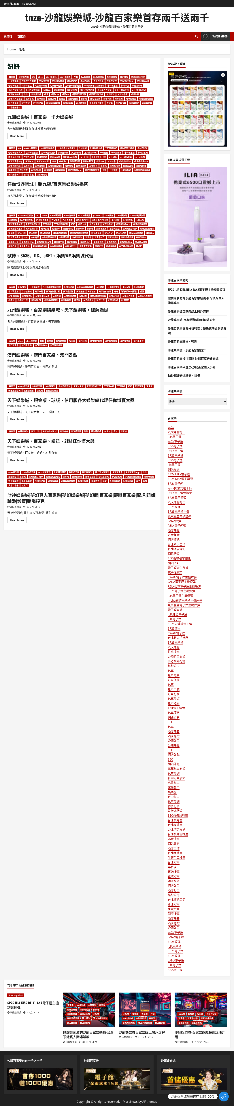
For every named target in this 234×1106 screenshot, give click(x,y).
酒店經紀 (174, 540)
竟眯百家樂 (40, 481)
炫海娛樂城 (13, 481)
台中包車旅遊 (176, 778)
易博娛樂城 (88, 300)
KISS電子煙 (175, 446)
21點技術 (22, 287)
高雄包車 (174, 783)
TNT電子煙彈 (176, 708)
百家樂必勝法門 (44, 241)
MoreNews (130, 1102)
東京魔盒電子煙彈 (179, 516)
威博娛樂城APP (141, 161)
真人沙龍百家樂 (100, 1018)
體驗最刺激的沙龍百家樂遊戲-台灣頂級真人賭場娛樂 (88, 1034)
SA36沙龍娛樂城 (137, 215)
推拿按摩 (174, 652)
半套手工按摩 (176, 858)
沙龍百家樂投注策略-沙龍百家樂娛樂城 (193, 358)
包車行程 (174, 694)
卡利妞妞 (104, 152)
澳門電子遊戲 (56, 345)
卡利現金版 (112, 85)
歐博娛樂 (119, 98)
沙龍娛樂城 (15, 122)
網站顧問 (174, 470)
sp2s (171, 427)
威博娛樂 (111, 161)
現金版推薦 (29, 390)
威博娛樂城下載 (79, 94)
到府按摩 (174, 914)
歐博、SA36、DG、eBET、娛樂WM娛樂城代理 (50, 255)
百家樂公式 (134, 103)
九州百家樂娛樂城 (85, 287)
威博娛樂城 (108, 224)
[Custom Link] (224, 1096)
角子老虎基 (25, 246)
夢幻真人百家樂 (104, 90)
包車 (171, 671)
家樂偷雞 (12, 170)
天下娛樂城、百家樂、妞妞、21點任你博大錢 (51, 440)
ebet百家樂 (65, 76)
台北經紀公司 (176, 900)
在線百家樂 (29, 157)
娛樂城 (8, 36)
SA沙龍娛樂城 (26, 219)
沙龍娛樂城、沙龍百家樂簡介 (187, 350)
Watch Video (220, 36)
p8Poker (97, 215)
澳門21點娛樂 (96, 341)
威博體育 (41, 98)
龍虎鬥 (139, 246)
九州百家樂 (13, 81)
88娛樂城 (81, 1005)
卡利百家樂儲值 (33, 90)
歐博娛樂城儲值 (60, 233)
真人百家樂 (72, 1022)
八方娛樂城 (76, 152)
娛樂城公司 (128, 165)
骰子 (138, 481)
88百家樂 (92, 1005)
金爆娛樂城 (115, 481)
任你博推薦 (85, 81)
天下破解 (29, 161)
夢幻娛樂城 (59, 90)
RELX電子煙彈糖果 (180, 493)
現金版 (149, 386)
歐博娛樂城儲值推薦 (79, 233)
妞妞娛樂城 (36, 94)
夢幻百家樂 (72, 90)
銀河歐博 (99, 246)
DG (33, 76)
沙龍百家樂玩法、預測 (182, 341)
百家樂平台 (141, 237)
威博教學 (135, 94)
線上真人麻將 (141, 241)
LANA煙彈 (174, 521)
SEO (170, 722)
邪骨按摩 (174, 839)
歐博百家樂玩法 (92, 170)
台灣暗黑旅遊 (176, 657)
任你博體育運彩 (48, 152)
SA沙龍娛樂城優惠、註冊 (184, 375)
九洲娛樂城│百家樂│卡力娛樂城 (40, 116)
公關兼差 (174, 741)
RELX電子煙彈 (177, 526)
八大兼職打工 (176, 432)
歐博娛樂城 (131, 98)
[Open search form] (196, 36)
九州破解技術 (96, 148)
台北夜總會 (175, 820)
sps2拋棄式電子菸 (180, 488)
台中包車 (174, 797)
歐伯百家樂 (95, 98)
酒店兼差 (174, 731)
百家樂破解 (98, 241)
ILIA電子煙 (174, 437)
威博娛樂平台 (32, 228)
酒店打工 (174, 890)
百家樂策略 (112, 241)
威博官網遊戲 (14, 165)
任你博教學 (98, 81)
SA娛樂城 (12, 219)
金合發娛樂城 (56, 246)
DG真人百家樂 (30, 148)
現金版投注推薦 (96, 103)
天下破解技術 (14, 94)
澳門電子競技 (41, 345)
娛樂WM (52, 98)
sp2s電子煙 (175, 441)
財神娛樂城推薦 (40, 246)
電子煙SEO (175, 572)
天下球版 (113, 157)
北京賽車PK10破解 (100, 219)
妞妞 (26, 94)
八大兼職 (174, 535)
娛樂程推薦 (66, 300)
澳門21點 (82, 341)
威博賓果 (30, 98)
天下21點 (84, 157)
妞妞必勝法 (88, 161)
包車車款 (174, 689)
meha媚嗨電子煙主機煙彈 (185, 600)
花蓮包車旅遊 (176, 769)
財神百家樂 (83, 481)
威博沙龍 (83, 295)
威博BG (65, 94)
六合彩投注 (27, 85)
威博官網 (45, 228)
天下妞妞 (47, 224)
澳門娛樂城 (125, 341)
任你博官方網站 (127, 148)
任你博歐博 (112, 81)
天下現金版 (109, 386)
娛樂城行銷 (175, 811)
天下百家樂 (140, 157)
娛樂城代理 (115, 165)
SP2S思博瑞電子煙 (180, 624)
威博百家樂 (81, 165)
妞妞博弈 (63, 161)
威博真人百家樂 (15, 98)
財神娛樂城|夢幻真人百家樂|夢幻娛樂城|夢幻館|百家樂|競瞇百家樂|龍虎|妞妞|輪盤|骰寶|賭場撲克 (81, 497)
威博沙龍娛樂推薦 (98, 295)
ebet (40, 76)
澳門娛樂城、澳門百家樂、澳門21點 (42, 354)
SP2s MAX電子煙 (179, 474)
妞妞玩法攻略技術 (129, 291)
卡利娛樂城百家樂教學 (94, 85)
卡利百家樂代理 (15, 90)
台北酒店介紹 (176, 830)
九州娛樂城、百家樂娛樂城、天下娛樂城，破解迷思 (57, 309)
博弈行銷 (174, 806)
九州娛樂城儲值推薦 (66, 148)
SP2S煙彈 (174, 507)
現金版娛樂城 (14, 390)
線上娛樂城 (85, 1022)
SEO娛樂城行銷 (178, 816)
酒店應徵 (174, 736)
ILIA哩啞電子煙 (177, 614)
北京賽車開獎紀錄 (73, 85)
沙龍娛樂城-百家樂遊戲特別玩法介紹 (192, 320)
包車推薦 (174, 675)
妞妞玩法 (12, 476)
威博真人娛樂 (128, 295)
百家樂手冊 (59, 241)
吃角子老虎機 (14, 157)
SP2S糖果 (174, 628)
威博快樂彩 (123, 94)
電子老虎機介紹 (126, 246)
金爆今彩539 (70, 246)
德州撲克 (24, 170)
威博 (46, 94)
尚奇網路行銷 (176, 661)
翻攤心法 (12, 246)
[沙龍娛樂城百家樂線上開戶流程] (145, 1010)
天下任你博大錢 (122, 90)
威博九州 (82, 224)
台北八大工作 (176, 544)
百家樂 (21, 36)
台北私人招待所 (178, 638)
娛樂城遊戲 (141, 165)
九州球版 (124, 76)
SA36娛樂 (85, 76)
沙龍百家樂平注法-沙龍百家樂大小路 (192, 367)
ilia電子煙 (174, 465)
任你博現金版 (143, 81)
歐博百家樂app (75, 170)
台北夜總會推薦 (178, 834)
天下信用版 (68, 291)
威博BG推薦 (13, 295)
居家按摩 (174, 909)
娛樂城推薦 (73, 98)
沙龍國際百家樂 (49, 237)
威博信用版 (94, 224)
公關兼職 (174, 745)
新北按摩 (174, 904)
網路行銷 (174, 554)
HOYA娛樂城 (84, 215)
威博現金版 (114, 295)
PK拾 (75, 76)
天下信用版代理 (139, 90)
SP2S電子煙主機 (178, 512)
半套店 (172, 867)
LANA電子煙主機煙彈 (182, 582)
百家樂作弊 (121, 103)
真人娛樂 (86, 1018)
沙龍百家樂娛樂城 (142, 170)
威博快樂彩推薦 (55, 165)
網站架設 (174, 563)
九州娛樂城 (112, 76)
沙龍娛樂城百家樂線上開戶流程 (188, 311)
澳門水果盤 (29, 174)
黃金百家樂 (13, 485)
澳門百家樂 (13, 345)
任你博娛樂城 (64, 386)
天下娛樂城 (76, 431)
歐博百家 (26, 103)
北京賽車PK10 (90, 152)
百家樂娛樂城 (14, 107)
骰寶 (145, 481)
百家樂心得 (13, 241)
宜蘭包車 (174, 787)
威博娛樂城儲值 (140, 224)
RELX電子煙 (175, 451)
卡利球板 (125, 85)
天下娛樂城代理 (61, 224)
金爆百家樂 (128, 481)
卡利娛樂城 (116, 152)
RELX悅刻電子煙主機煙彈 (184, 586)
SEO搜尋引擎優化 (179, 558)
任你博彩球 (142, 148)
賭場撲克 (95, 481)
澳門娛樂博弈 (14, 174)
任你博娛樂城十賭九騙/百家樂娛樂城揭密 (47, 183)
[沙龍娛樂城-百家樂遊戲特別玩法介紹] (201, 1010)
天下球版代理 (126, 157)
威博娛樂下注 (125, 161)
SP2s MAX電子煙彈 (180, 479)
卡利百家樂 (137, 85)
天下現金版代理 (99, 157)
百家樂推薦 (72, 241)
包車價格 (174, 680)
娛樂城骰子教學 (130, 228)
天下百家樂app (15, 161)
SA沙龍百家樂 (42, 219)
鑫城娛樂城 (111, 246)
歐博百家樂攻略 (53, 103)
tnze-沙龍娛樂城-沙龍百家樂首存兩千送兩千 (117, 17)
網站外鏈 (174, 764)
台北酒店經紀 (176, 549)
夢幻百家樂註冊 (87, 90)
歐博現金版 (13, 103)
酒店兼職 (174, 530)
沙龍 (104, 170)
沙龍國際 (114, 170)
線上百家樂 (160, 1022)
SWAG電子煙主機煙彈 (182, 577)
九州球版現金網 (138, 76)
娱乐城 (84, 98)
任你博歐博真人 (127, 81)
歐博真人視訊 (14, 237)
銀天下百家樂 (86, 246)
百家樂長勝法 (126, 241)
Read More (18, 136)
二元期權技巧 (111, 148)
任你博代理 (44, 81)
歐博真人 (150, 233)
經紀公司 (174, 666)
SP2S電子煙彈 (177, 498)
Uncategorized (15, 995)
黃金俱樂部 (23, 76)
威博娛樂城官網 (96, 94)
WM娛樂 (55, 219)
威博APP (55, 94)
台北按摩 (174, 862)
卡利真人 (47, 90)
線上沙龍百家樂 (145, 1022)
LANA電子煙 (176, 937)
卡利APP (116, 219)
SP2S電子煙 (175, 455)
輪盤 (105, 481)
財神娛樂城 (53, 481)
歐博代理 (107, 98)
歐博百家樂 (38, 103)
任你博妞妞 (72, 81)
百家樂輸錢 (42, 174)
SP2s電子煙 (175, 484)
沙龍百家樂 (68, 103)
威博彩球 (110, 94)
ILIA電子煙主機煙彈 (180, 596)
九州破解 (83, 148)
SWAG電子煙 (176, 633)
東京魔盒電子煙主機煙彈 (184, 605)
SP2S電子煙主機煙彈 (181, 591)
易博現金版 (36, 170)
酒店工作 (174, 848)
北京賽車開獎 (56, 85)
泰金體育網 (81, 103)
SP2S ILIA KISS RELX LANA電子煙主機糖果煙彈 (196, 289)
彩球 (116, 431)
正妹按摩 (174, 872)
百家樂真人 (85, 241)
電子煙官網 (175, 610)
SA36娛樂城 (98, 76)
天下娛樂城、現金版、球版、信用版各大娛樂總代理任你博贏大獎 (71, 400)
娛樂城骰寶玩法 (147, 228)
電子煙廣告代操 (178, 568)
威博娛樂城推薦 (15, 228)
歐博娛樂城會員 (146, 98)
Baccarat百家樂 (25, 215)
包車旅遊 (174, 699)
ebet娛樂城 (51, 76)
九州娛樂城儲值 (47, 148)
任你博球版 (13, 85)
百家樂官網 (183, 1022)
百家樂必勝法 (28, 241)
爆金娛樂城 (27, 481)
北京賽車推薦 (41, 85)
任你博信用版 (58, 81)
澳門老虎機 (27, 345)
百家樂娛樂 (113, 237)
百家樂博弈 (147, 103)
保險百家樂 (63, 152)
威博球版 (69, 165)
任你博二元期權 (29, 81)
